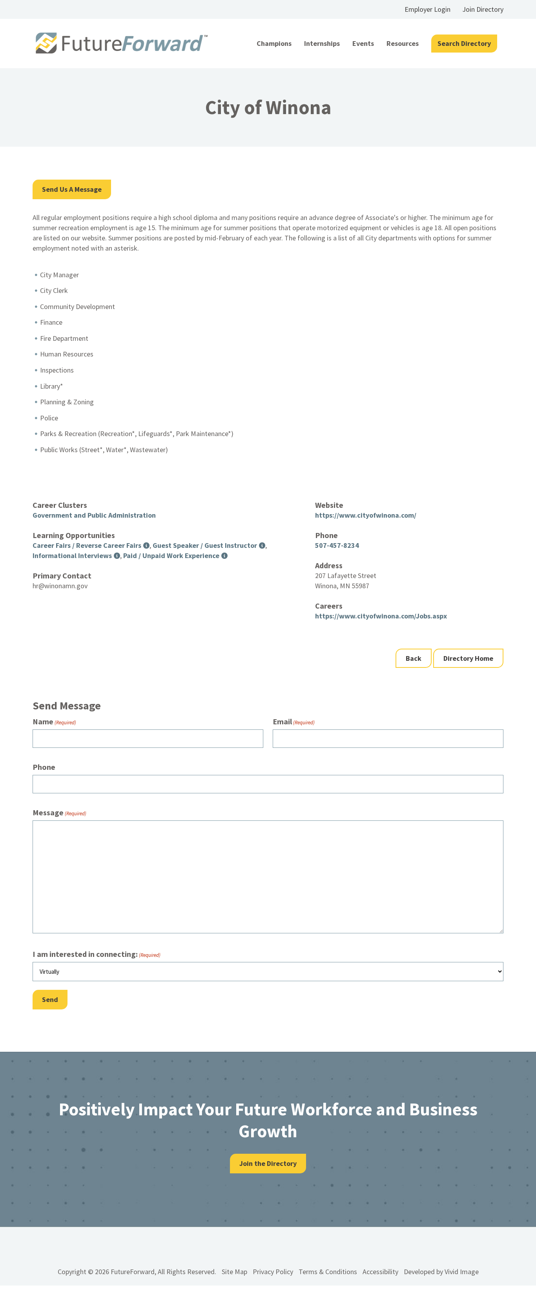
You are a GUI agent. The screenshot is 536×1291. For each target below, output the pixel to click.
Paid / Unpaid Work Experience (171, 555)
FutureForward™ (122, 43)
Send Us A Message (72, 189)
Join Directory (482, 9)
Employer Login (427, 9)
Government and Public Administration (94, 515)
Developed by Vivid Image (441, 1271)
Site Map (234, 1271)
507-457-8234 (337, 545)
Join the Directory (268, 1163)
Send (50, 999)
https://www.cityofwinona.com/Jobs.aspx (381, 615)
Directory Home (468, 658)
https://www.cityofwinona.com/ (365, 515)
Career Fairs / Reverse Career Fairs (87, 545)
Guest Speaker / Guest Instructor (205, 545)
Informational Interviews (72, 555)
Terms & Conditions (328, 1271)
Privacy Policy (273, 1271)
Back (413, 658)
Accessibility (380, 1271)
